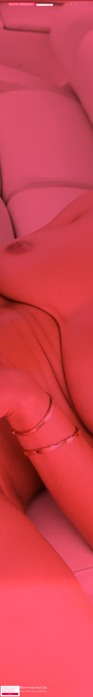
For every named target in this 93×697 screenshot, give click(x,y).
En (90, 2)
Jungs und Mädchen (39, 691)
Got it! (10, 694)
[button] (71, 4)
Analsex (28, 691)
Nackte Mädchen (21, 4)
